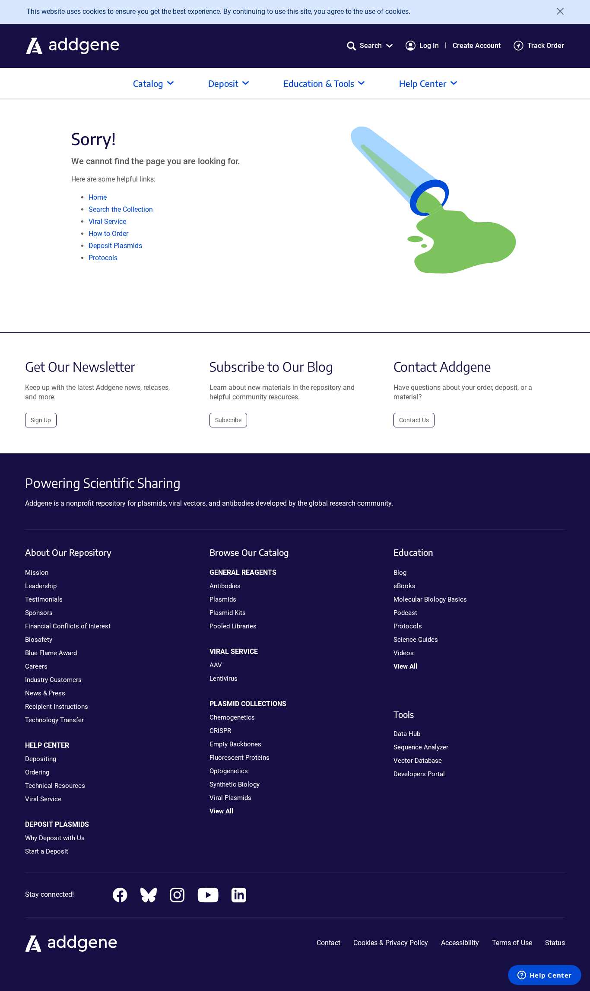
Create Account (477, 45)
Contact (328, 943)
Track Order (545, 45)
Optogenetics (228, 771)
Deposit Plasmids (115, 246)
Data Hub (406, 734)
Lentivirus (223, 678)
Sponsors (39, 613)
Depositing (40, 759)
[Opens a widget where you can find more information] (544, 976)
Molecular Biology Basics (430, 599)
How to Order (108, 233)
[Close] (557, 11)
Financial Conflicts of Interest (68, 626)
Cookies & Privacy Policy (390, 943)
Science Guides (415, 640)
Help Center (423, 83)
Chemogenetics (232, 717)
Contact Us (414, 420)
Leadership (41, 586)
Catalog (148, 83)
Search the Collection (121, 209)
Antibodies (225, 586)
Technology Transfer (54, 720)
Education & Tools (318, 83)
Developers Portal (419, 774)
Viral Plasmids (230, 798)
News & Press (45, 693)
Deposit (223, 83)
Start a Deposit (46, 851)
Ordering (37, 772)
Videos (403, 653)
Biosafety (38, 640)
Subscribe (228, 420)
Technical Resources (55, 786)
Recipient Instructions (56, 707)
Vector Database (417, 761)
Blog (399, 573)
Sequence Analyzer (420, 747)
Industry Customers (53, 680)
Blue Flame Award (51, 653)
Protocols (103, 258)
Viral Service (107, 221)
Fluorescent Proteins (239, 758)
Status (555, 943)
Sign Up (41, 420)
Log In (429, 45)
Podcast (405, 613)
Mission (36, 573)
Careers (36, 666)
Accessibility (460, 943)
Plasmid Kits (227, 613)
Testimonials (44, 599)
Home (98, 197)
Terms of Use (512, 943)
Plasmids (222, 599)
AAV (215, 665)
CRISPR (220, 731)
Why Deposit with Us (55, 838)
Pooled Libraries (233, 626)
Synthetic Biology (234, 784)
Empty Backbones (235, 744)
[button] (370, 45)
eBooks (404, 586)
